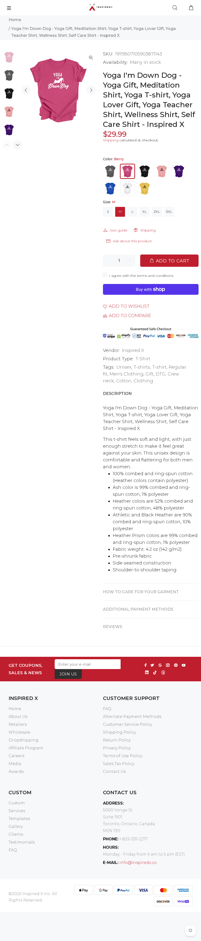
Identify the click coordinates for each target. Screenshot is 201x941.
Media (15, 763)
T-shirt (159, 367)
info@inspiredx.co (138, 862)
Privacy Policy (117, 748)
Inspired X (133, 350)
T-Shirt (143, 359)
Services (17, 810)
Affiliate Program (26, 748)
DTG (160, 374)
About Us (18, 716)
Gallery (16, 826)
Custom (17, 803)
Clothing (143, 381)
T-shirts (142, 367)
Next (91, 90)
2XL (157, 211)
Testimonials (22, 842)
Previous (26, 90)
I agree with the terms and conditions (141, 275)
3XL (169, 211)
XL (144, 211)
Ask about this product (132, 241)
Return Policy (117, 740)
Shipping (110, 140)
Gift (149, 374)
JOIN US (68, 674)
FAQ (107, 708)
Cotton (123, 381)
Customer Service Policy (127, 724)
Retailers (18, 724)
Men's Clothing (126, 374)
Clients (16, 834)
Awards (16, 771)
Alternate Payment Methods (132, 716)
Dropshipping (23, 740)
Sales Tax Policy (118, 763)
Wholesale (19, 732)
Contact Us (114, 771)
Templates (19, 818)
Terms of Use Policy (122, 755)
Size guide (118, 230)
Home (15, 19)
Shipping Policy (119, 732)
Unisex (123, 367)
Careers (16, 755)
